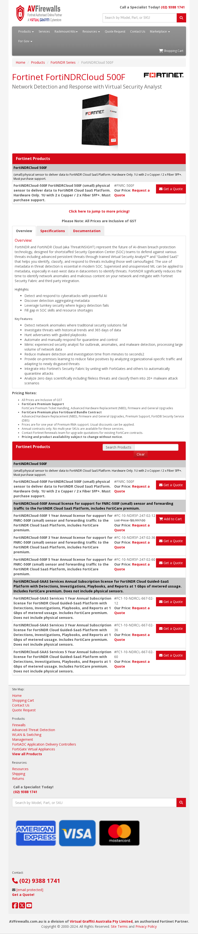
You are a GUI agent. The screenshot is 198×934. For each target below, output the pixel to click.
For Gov (24, 41)
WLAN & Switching (26, 734)
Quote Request (115, 31)
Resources (90, 31)
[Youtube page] (29, 906)
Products (24, 31)
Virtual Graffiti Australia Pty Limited (101, 921)
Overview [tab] (24, 230)
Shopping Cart (173, 51)
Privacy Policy (146, 926)
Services (44, 31)
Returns (18, 778)
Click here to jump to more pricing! (99, 211)
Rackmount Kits (65, 31)
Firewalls (19, 725)
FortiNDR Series (63, 62)
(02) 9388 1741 (173, 7)
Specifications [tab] (52, 230)
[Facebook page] (15, 906)
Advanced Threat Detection (33, 729)
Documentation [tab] (86, 230)
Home (20, 62)
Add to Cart (172, 519)
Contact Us (137, 31)
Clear (141, 454)
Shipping (18, 773)
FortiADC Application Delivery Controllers (44, 744)
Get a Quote (173, 189)
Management (22, 739)
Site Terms (119, 926)
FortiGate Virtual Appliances (33, 749)
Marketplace (159, 31)
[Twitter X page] (22, 906)
